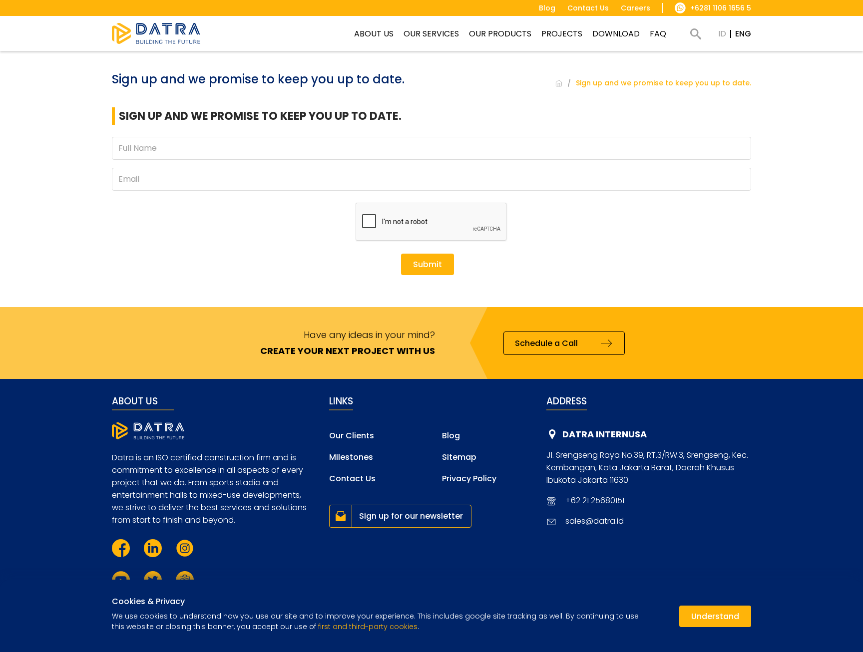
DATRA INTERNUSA (604, 434)
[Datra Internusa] (156, 33)
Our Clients (351, 435)
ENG (743, 33)
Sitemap (459, 457)
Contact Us (352, 478)
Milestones (351, 457)
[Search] (696, 34)
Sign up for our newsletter (411, 516)
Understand (715, 616)
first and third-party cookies (368, 627)
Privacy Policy (469, 478)
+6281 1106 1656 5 (720, 8)
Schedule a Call (546, 343)
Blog (451, 435)
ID (722, 33)
